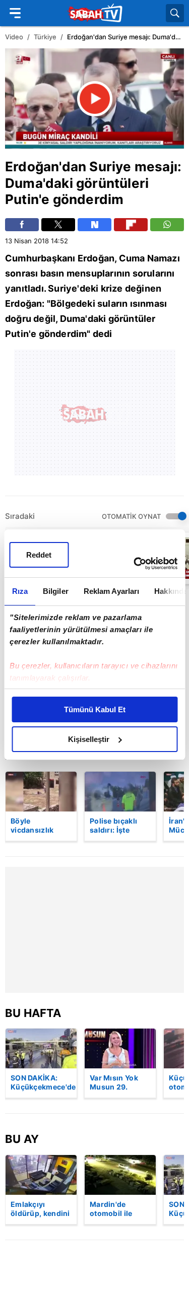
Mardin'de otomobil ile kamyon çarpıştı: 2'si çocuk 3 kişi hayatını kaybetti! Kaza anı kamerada (120, 1209)
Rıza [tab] (19, 591)
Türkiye (45, 37)
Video (14, 37)
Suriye (110, 166)
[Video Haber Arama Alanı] (175, 13)
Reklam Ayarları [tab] (111, 591)
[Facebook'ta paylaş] (22, 224)
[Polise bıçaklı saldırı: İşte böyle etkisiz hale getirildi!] (120, 791)
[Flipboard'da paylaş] (131, 224)
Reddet (38, 555)
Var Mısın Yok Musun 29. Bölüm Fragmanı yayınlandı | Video (119, 1083)
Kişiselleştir (88, 739)
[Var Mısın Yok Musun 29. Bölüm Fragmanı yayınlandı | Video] (120, 1048)
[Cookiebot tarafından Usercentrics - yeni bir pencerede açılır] (134, 563)
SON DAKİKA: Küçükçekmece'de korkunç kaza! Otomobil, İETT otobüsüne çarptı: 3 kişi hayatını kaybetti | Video (43, 1083)
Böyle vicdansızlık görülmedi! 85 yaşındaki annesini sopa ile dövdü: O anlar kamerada (41, 826)
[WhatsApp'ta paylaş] (167, 224)
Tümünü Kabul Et (94, 709)
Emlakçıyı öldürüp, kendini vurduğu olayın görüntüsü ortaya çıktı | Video (40, 1209)
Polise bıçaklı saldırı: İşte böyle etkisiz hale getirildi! (114, 826)
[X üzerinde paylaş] (58, 224)
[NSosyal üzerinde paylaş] (94, 224)
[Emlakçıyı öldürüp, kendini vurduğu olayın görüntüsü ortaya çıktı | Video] (41, 1175)
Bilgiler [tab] (55, 591)
